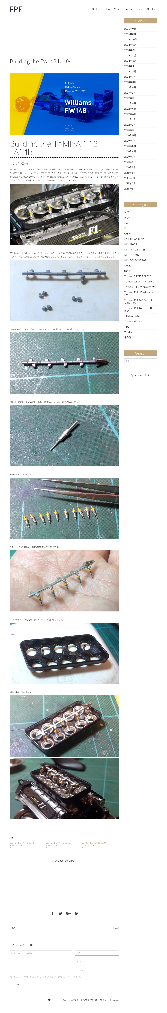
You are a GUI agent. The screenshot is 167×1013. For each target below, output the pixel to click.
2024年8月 (130, 50)
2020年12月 (130, 130)
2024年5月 (130, 61)
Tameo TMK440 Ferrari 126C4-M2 (138, 301)
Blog (107, 9)
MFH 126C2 (130, 244)
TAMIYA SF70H (132, 321)
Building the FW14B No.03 (22, 843)
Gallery (96, 9)
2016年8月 (130, 188)
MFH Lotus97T (132, 255)
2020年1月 (130, 167)
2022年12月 (130, 98)
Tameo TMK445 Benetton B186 (139, 309)
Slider (127, 271)
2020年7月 (130, 140)
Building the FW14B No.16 (58, 843)
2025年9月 (130, 29)
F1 (125, 228)
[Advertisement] (64, 37)
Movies (118, 9)
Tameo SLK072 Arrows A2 (139, 287)
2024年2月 (130, 71)
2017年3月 (130, 183)
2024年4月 (130, 66)
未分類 (128, 337)
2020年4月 (130, 151)
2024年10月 (130, 39)
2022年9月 (130, 103)
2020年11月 (130, 135)
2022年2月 (130, 124)
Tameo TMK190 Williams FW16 (138, 293)
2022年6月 (130, 109)
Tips (126, 326)
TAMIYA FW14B (132, 316)
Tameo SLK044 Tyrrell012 (139, 281)
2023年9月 (130, 87)
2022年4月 (130, 114)
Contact (152, 9)
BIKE (126, 212)
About (130, 9)
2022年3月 (130, 119)
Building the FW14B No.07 (94, 843)
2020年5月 (130, 146)
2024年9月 (130, 45)
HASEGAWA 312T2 (134, 239)
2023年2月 (130, 93)
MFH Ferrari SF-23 (134, 249)
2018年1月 (129, 178)
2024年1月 (130, 77)
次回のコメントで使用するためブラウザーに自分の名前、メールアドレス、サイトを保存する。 (47, 977)
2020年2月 (130, 162)
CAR (126, 223)
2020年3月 (130, 156)
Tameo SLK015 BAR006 (137, 276)
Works (128, 332)
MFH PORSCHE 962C (136, 260)
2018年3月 (130, 172)
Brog (127, 217)
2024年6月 (130, 55)
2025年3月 (130, 34)
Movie (127, 265)
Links (140, 9)
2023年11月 (130, 82)
